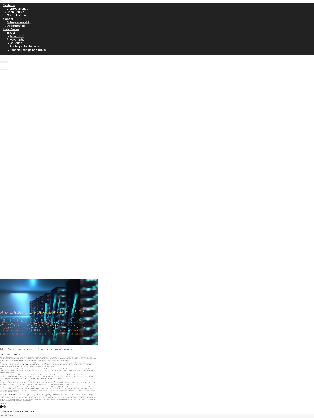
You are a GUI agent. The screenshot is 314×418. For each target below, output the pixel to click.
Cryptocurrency (17, 8)
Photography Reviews (25, 46)
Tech (10, 411)
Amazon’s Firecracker (22, 364)
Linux (23, 411)
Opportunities (16, 25)
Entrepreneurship (19, 22)
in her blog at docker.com (14, 394)
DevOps (15, 411)
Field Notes (11, 29)
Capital (8, 19)
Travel (11, 32)
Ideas (20, 411)
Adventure (17, 36)
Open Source (15, 12)
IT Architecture (17, 15)
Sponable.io (7, 58)
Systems (9, 5)
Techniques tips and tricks (28, 49)
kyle (18, 354)
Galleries (16, 43)
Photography (15, 39)
